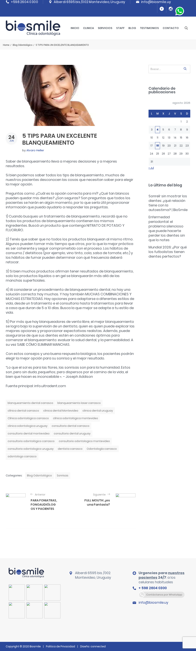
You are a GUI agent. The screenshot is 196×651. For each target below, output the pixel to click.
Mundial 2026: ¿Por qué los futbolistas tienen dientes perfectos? (168, 252)
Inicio (75, 28)
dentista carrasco (70, 449)
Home (6, 45)
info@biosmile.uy (153, 602)
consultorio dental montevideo (29, 433)
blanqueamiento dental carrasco (30, 403)
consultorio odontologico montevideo (84, 441)
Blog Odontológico (22, 45)
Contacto (171, 28)
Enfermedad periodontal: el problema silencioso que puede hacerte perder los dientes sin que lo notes (167, 228)
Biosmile (35, 646)
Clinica (88, 28)
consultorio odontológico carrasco (31, 441)
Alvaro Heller (35, 150)
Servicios (105, 28)
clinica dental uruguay (97, 411)
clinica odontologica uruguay (27, 426)
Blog (132, 28)
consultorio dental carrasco (70, 426)
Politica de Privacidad (60, 646)
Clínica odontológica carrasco (28, 418)
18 (157, 145)
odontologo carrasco (22, 456)
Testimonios (149, 28)
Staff (120, 28)
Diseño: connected (93, 646)
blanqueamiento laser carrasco (79, 403)
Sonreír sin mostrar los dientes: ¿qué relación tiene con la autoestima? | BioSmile (168, 203)
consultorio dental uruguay (72, 433)
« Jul (151, 168)
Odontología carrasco (102, 449)
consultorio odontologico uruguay (31, 449)
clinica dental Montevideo (60, 411)
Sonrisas (62, 475)
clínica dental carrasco (23, 411)
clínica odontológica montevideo (75, 418)
